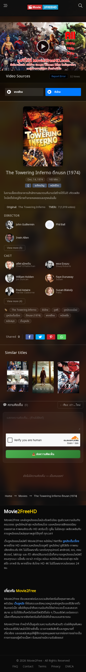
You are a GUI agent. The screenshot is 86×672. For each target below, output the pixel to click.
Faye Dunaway (64, 277)
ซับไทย (45, 310)
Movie (20, 511)
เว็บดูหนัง (24, 321)
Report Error (59, 76)
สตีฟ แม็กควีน (23, 264)
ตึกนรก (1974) (33, 315)
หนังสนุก (10, 321)
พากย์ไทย (50, 315)
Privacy (55, 666)
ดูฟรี (56, 310)
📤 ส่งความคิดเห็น (43, 454)
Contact (28, 666)
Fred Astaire (23, 290)
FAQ (15, 666)
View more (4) (14, 301)
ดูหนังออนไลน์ (70, 310)
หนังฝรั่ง (64, 315)
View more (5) (14, 248)
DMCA (69, 666)
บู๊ (28, 185)
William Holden (25, 277)
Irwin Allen (22, 238)
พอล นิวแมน (62, 264)
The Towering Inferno (24, 310)
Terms (42, 666)
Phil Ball (60, 224)
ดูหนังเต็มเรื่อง (13, 315)
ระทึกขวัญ (39, 185)
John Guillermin (25, 224)
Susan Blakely (64, 290)
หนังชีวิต (54, 185)
